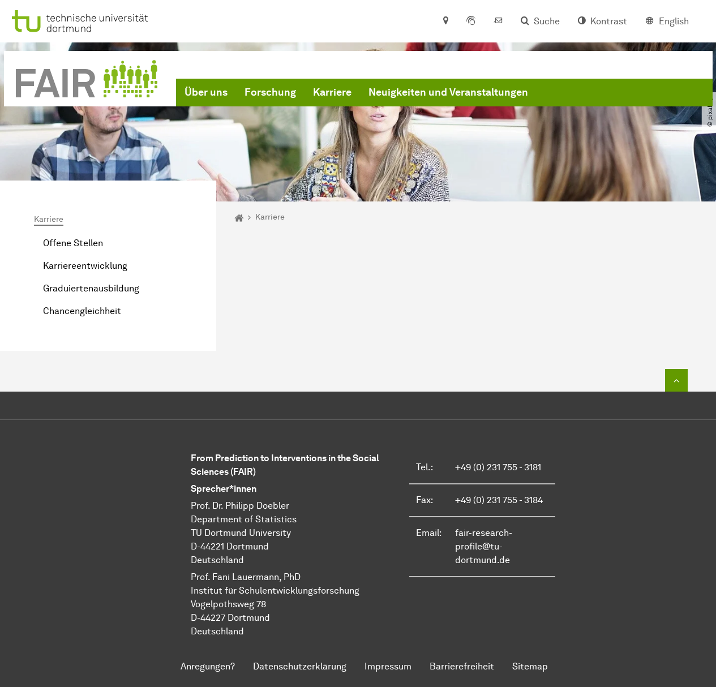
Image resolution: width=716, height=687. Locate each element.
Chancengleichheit (82, 311)
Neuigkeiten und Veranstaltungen (448, 92)
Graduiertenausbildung (91, 288)
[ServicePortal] (471, 21)
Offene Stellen (73, 243)
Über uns (206, 92)
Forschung (270, 92)
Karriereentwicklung (85, 265)
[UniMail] (498, 21)
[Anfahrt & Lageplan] (445, 21)
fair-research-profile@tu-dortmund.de (483, 546)
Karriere (332, 92)
